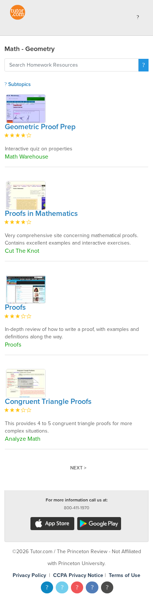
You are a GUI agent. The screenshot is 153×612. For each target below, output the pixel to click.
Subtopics (19, 84)
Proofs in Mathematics (41, 213)
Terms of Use (124, 575)
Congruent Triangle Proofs (48, 401)
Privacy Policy (29, 575)
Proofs (15, 307)
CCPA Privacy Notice (78, 575)
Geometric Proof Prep (40, 126)
